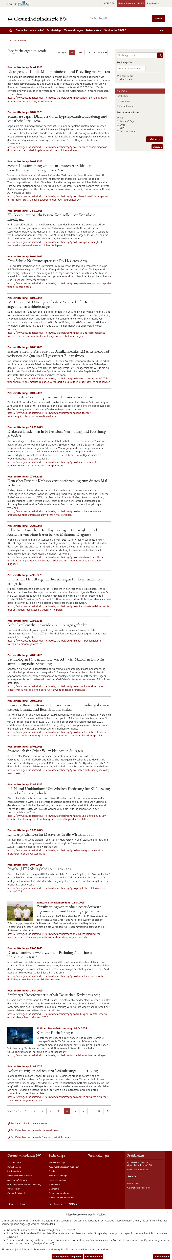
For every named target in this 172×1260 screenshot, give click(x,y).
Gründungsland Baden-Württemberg (24, 1184)
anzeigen (157, 146)
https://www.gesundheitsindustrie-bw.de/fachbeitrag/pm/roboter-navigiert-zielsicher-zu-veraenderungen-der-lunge (57, 1098)
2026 (122, 124)
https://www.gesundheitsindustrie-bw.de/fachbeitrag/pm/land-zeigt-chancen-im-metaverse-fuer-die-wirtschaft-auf (55, 851)
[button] (161, 113)
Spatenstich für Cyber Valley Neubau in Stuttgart (45, 751)
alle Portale (126, 79)
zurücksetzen (154, 139)
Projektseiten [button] (154, 3)
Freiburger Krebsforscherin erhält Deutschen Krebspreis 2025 (53, 995)
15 (99, 1110)
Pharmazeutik (55, 1184)
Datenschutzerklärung (47, 1249)
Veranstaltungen (73, 30)
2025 (122, 128)
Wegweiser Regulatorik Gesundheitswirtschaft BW (139, 1163)
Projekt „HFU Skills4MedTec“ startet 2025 (40, 869)
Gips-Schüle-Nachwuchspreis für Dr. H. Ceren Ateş (47, 261)
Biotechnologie (14, 1166)
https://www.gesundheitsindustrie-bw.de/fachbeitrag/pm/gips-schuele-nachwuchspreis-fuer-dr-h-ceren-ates (59, 285)
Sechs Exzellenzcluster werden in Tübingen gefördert (47, 625)
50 (81, 53)
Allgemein (122, 90)
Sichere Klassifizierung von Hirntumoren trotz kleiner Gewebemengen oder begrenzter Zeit (49, 168)
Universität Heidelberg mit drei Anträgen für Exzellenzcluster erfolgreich (54, 582)
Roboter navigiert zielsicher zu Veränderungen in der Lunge (53, 1071)
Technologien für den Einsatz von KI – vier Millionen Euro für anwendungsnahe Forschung (55, 662)
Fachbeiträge (54, 30)
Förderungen (123, 100)
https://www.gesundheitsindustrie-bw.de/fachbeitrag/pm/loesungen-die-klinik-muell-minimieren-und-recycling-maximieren (57, 99)
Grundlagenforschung (59, 1193)
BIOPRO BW (109, 3)
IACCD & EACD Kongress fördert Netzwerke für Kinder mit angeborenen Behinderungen (54, 304)
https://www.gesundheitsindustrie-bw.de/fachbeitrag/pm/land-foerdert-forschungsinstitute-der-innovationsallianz (49, 414)
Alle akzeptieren (93, 1256)
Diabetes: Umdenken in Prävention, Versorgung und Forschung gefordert (56, 434)
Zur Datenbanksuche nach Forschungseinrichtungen (41, 1137)
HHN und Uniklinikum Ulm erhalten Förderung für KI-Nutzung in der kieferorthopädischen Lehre (58, 791)
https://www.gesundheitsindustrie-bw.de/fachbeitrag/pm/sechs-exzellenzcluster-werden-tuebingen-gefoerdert (55, 642)
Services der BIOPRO (115, 30)
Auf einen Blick (14, 1162)
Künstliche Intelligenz (130, 68)
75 (89, 53)
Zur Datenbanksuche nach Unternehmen (34, 1130)
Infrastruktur (13, 1188)
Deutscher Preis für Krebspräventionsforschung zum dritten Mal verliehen (57, 483)
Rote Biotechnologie (58, 1175)
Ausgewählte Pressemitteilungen (64, 1166)
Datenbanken (93, 30)
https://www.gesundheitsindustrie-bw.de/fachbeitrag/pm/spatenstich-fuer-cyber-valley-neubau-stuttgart (58, 771)
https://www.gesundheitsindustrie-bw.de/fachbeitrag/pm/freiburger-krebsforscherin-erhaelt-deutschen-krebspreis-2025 (57, 1015)
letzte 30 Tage (127, 121)
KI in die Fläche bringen (54, 1033)
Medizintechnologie (57, 1180)
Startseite (12, 40)
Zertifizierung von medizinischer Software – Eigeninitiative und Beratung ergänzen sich (70, 909)
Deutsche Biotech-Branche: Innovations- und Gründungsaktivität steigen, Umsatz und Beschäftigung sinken (58, 707)
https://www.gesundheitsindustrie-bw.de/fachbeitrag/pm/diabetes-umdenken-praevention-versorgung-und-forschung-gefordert (53, 463)
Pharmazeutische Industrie (19, 1175)
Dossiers (53, 1171)
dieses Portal (126, 75)
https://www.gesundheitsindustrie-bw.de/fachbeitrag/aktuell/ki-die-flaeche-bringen (56, 1055)
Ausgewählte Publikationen (61, 1197)
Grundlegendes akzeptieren (67, 1256)
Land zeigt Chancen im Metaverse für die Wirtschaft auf (50, 835)
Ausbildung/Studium (17, 1180)
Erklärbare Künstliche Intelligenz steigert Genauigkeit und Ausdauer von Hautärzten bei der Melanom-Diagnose (52, 532)
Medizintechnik (14, 1171)
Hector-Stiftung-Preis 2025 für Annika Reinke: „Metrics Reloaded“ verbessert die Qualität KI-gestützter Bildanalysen (59, 354)
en (161, 30)
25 (73, 53)
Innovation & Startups (137, 1169)
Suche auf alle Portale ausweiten (29, 1123)
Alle (122, 117)
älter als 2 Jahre (128, 131)
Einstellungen (162, 1256)
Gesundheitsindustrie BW (131, 3)
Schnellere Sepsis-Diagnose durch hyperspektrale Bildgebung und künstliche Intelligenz (57, 119)
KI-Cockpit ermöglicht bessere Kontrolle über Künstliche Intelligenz (51, 217)
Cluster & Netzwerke (17, 1193)
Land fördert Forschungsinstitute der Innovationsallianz (51, 398)
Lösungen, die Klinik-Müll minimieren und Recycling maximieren (58, 72)
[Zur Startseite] (38, 19)
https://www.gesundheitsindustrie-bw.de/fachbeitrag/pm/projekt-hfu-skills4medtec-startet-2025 (57, 889)
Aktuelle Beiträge (57, 1162)
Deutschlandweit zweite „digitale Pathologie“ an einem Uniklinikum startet (49, 955)
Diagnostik (54, 1188)
